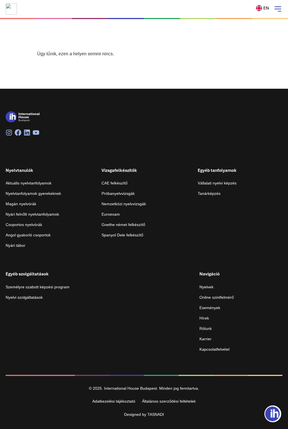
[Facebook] (18, 132)
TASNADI (155, 414)
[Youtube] (36, 132)
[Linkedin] (27, 132)
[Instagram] (9, 132)
